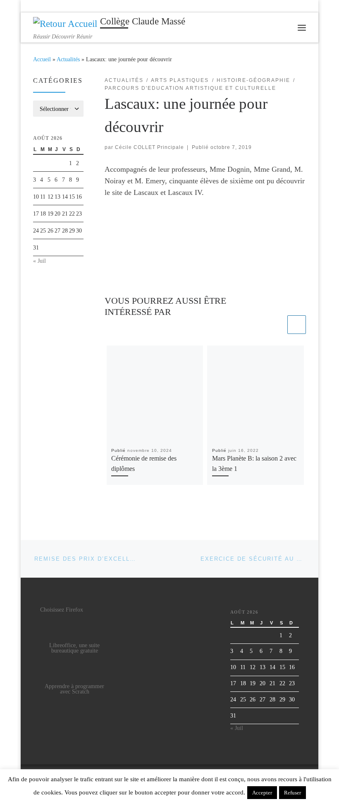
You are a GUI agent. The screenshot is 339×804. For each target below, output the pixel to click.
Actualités (68, 59)
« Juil (39, 260)
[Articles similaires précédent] (276, 324)
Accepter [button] (262, 793)
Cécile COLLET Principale (149, 147)
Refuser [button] (292, 793)
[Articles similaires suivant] (296, 324)
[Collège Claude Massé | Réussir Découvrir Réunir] (65, 23)
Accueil (42, 59)
